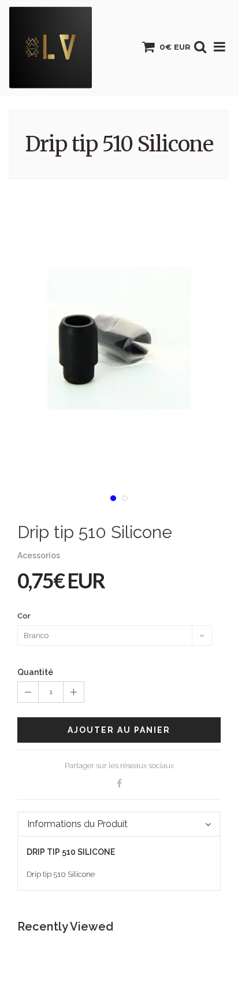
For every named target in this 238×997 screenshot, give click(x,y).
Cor (24, 615)
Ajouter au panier (119, 730)
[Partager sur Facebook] (119, 783)
